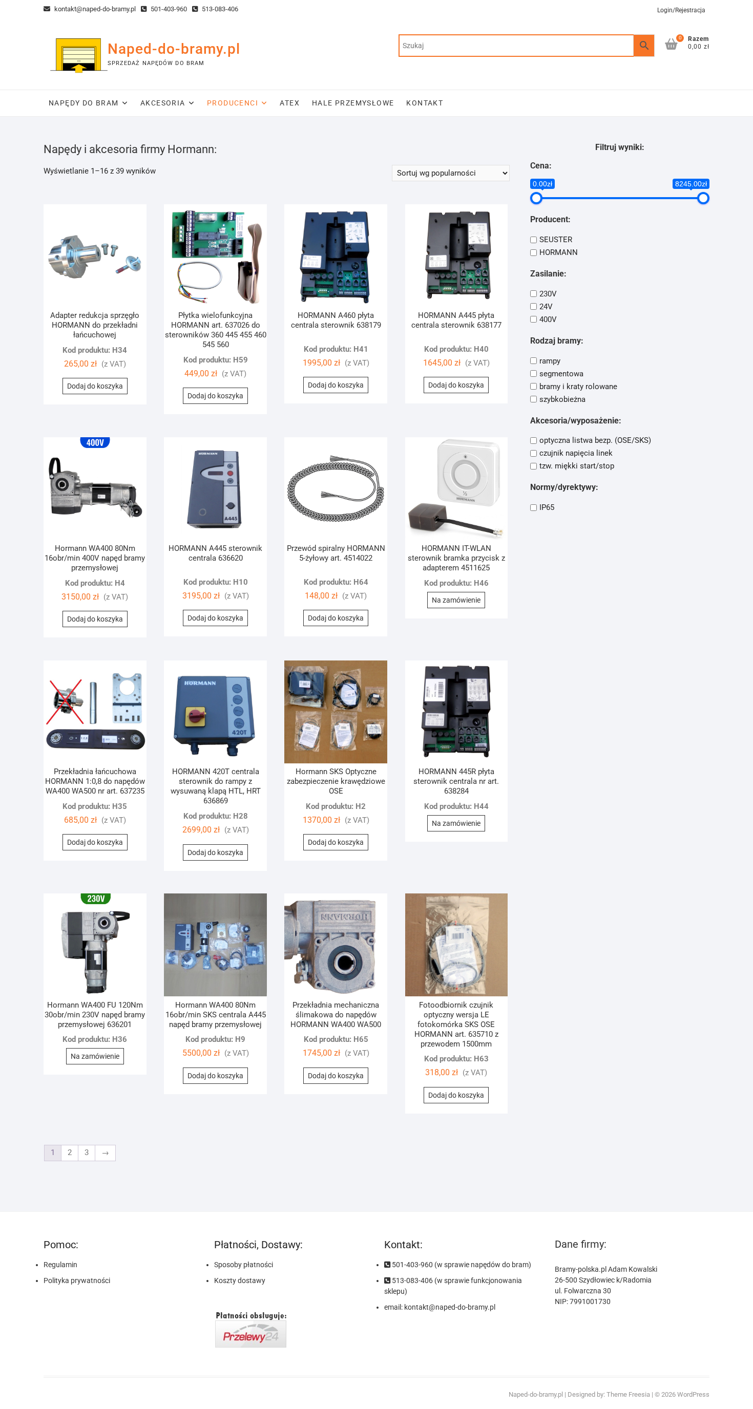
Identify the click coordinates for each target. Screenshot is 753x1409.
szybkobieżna (562, 399)
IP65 (546, 507)
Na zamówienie (456, 600)
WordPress (693, 1394)
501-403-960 (168, 9)
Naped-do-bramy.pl (174, 48)
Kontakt (424, 103)
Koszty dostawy (239, 1280)
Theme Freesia (628, 1394)
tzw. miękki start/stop (576, 466)
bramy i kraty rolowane (578, 386)
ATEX (290, 103)
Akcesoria (162, 103)
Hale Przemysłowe (353, 103)
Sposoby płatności (243, 1265)
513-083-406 (219, 9)
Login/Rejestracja (681, 10)
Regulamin (60, 1265)
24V (546, 306)
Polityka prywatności (77, 1280)
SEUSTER (555, 239)
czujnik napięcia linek (576, 453)
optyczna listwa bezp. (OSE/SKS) (595, 440)
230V (548, 293)
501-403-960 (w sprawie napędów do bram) (460, 1265)
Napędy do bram (84, 103)
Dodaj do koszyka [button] (95, 386)
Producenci (232, 103)
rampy (549, 361)
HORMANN (558, 252)
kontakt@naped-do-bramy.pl (94, 9)
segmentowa (561, 373)
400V (548, 319)
